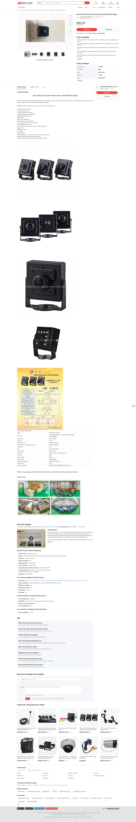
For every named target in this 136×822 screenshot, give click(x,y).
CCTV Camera (51, 10)
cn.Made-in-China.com (81, 814)
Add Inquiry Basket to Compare (45, 60)
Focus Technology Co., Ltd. (58, 817)
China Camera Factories (37, 798)
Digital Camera (46, 791)
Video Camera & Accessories (33, 791)
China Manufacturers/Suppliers (57, 812)
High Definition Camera (61, 10)
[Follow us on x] (110, 808)
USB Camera (30, 580)
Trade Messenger (39, 808)
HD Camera (77, 580)
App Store (21, 808)
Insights (97, 812)
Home (18, 10)
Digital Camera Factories (23, 798)
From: (23, 679)
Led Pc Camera (21, 801)
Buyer (86, 7)
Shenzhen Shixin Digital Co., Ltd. (87, 16)
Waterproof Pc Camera (96, 798)
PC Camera (96, 773)
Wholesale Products (68, 812)
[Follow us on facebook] (108, 808)
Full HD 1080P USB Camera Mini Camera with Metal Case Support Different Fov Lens (88, 729)
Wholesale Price (76, 812)
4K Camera (44, 580)
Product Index (92, 812)
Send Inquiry (87, 29)
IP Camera (35, 580)
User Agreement (76, 817)
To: (24, 683)
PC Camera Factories (50, 798)
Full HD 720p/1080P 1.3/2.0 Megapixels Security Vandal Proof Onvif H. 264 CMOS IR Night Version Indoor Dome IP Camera (68, 758)
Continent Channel (84, 812)
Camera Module (59, 580)
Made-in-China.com (62, 814)
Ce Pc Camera (75, 798)
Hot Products (39, 812)
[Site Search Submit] (87, 2)
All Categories (22, 7)
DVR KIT (19, 773)
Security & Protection (25, 10)
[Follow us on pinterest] (116, 808)
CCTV (39, 580)
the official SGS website (50, 526)
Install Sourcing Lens (52, 808)
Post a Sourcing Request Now (56, 698)
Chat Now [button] (109, 29)
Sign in (117, 3)
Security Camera (51, 580)
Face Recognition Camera (99, 775)
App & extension (101, 7)
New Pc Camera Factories (63, 798)
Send (28, 698)
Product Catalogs (37, 770)
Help (94, 7)
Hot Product (45, 775)
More (18, 804)
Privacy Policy (89, 817)
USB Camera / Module (73, 773)
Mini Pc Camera (107, 798)
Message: (23, 686)
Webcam (72, 580)
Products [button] (40, 3)
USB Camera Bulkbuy (32, 801)
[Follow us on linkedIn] (118, 808)
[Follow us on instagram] (112, 808)
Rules (118, 7)
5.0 (102, 88)
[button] (83, 2)
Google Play (29, 808)
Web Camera (20, 775)
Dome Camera (21, 791)
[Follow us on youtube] (114, 808)
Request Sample (101, 33)
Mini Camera (66, 580)
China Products (46, 812)
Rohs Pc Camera (84, 798)
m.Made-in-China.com (71, 814)
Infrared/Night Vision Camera (79, 791)
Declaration (83, 817)
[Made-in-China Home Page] (24, 2)
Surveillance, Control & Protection (39, 10)
